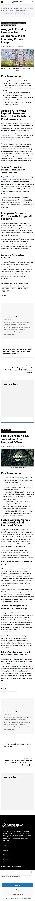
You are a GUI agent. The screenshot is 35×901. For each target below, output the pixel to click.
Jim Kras (12, 583)
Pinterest (5, 855)
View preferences (17, 894)
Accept (17, 885)
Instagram (6, 859)
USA (14, 693)
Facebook (6, 840)
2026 (3, 693)
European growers (14, 133)
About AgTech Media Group (24, 898)
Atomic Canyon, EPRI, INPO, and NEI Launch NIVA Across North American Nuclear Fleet (18, 763)
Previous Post (9, 347)
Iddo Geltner (7, 197)
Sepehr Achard (7, 46)
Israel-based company (9, 137)
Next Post (27, 365)
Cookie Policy (7, 898)
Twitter (5, 845)
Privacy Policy (14, 898)
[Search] (33, 2)
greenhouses (20, 668)
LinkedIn (5, 850)
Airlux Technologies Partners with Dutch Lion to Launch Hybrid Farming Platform (18, 370)
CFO (9, 693)
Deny (17, 890)
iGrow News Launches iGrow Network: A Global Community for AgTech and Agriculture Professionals (17, 351)
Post (6, 286)
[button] (32, 872)
